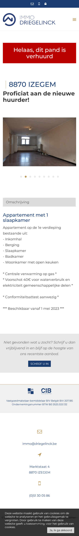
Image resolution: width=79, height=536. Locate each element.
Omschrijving (17, 202)
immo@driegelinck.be (39, 444)
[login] (45, 4)
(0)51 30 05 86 (39, 495)
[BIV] (31, 391)
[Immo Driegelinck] (29, 19)
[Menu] (73, 19)
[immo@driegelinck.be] (32, 4)
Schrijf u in (39, 363)
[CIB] (46, 391)
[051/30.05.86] (39, 4)
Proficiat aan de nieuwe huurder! (39, 96)
